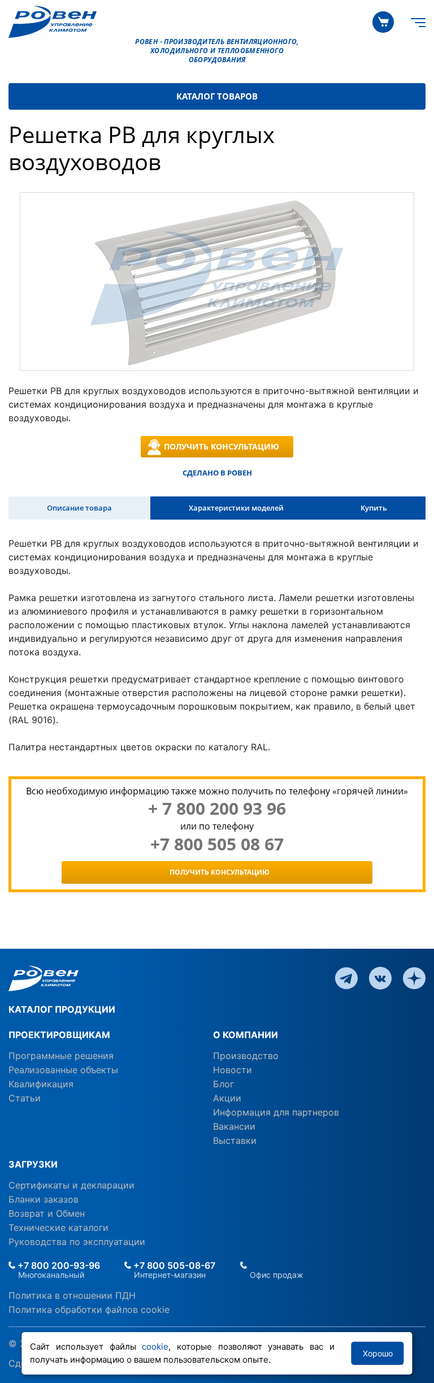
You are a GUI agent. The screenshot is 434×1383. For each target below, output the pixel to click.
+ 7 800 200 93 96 (217, 808)
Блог (223, 1084)
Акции (227, 1098)
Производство (246, 1055)
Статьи (24, 1098)
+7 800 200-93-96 (57, 1265)
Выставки (235, 1140)
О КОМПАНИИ (245, 1034)
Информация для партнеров (276, 1112)
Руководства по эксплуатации (76, 1241)
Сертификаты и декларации (71, 1185)
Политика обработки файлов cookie (89, 1309)
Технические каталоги (58, 1227)
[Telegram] (346, 977)
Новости (232, 1069)
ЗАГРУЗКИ (33, 1164)
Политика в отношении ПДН (72, 1295)
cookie (155, 1346)
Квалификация (40, 1084)
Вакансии (234, 1126)
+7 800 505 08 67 (217, 844)
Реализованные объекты (63, 1069)
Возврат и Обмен (46, 1213)
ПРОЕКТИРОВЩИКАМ (59, 1034)
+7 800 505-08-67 (173, 1265)
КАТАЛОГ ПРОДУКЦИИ (61, 1009)
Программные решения (61, 1055)
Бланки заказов (43, 1199)
